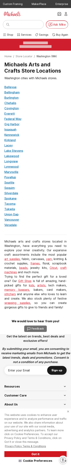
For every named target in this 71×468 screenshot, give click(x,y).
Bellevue (10, 87)
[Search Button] (8, 24)
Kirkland (10, 140)
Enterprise (62, 3)
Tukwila (9, 209)
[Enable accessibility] (63, 460)
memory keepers (16, 290)
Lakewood (11, 156)
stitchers (10, 294)
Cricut (53, 268)
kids (31, 285)
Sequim (9, 188)
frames (35, 263)
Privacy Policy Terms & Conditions (25, 446)
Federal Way (12, 119)
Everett (9, 113)
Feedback (37, 328)
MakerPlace (39, 3)
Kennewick (11, 135)
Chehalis (10, 103)
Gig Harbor (11, 124)
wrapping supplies (17, 303)
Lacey (8, 145)
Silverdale (11, 193)
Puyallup (10, 177)
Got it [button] (35, 454)
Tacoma (9, 204)
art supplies (12, 259)
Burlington (11, 97)
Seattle (9, 182)
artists (41, 285)
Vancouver (11, 219)
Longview (11, 161)
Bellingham (12, 92)
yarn (49, 259)
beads (23, 268)
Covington (11, 108)
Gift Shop (24, 281)
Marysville (11, 172)
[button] (35, 461)
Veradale (10, 225)
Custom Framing (13, 3)
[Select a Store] (59, 14)
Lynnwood (11, 166)
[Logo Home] (12, 14)
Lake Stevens (13, 151)
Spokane (10, 198)
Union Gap (11, 214)
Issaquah (10, 129)
